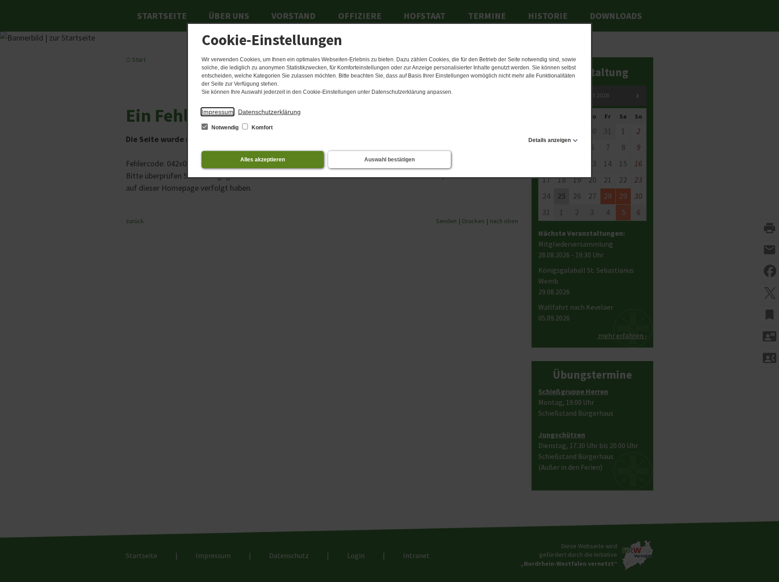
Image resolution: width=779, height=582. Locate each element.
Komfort (261, 127)
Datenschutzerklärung (269, 111)
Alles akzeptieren (262, 159)
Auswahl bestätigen (389, 159)
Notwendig (225, 127)
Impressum (218, 111)
